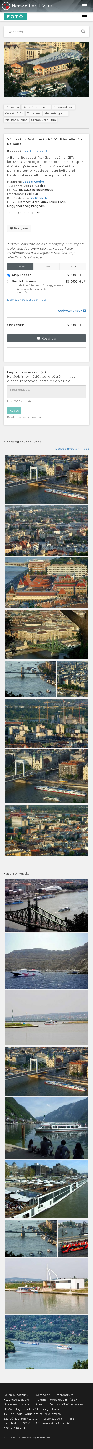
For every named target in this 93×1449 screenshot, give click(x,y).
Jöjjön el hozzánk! (17, 1394)
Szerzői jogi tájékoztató (20, 1418)
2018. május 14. (36, 150)
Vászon (46, 266)
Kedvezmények (70, 310)
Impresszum (64, 1394)
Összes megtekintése (72, 448)
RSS (72, 1418)
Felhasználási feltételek (66, 1404)
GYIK (26, 1423)
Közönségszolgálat (17, 1399)
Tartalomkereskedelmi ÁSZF (57, 1399)
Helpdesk (10, 1423)
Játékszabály (53, 1418)
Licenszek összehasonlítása (27, 299)
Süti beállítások (15, 1428)
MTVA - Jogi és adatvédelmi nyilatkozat (33, 1409)
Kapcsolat (42, 1394)
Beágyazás (20, 228)
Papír (72, 266)
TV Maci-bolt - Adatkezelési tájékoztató (32, 1414)
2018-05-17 (39, 198)
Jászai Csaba (33, 181)
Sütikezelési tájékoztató (53, 1423)
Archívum (32, 6)
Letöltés (20, 266)
